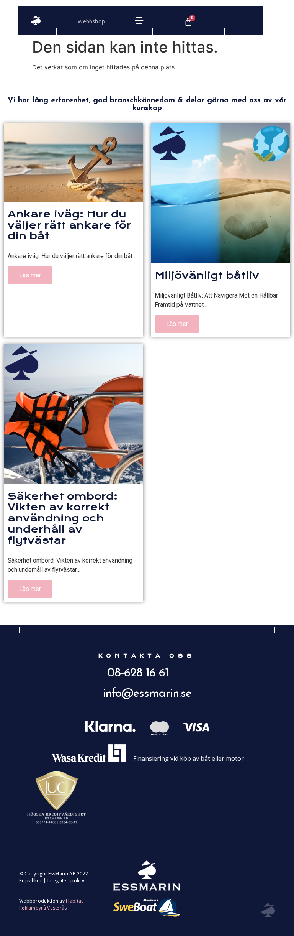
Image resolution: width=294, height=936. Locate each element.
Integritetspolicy (65, 880)
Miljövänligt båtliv (207, 275)
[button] (139, 20)
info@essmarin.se (147, 694)
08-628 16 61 (137, 673)
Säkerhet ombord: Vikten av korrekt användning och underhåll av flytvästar (63, 518)
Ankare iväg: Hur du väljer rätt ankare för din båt (69, 225)
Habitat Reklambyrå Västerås (51, 904)
